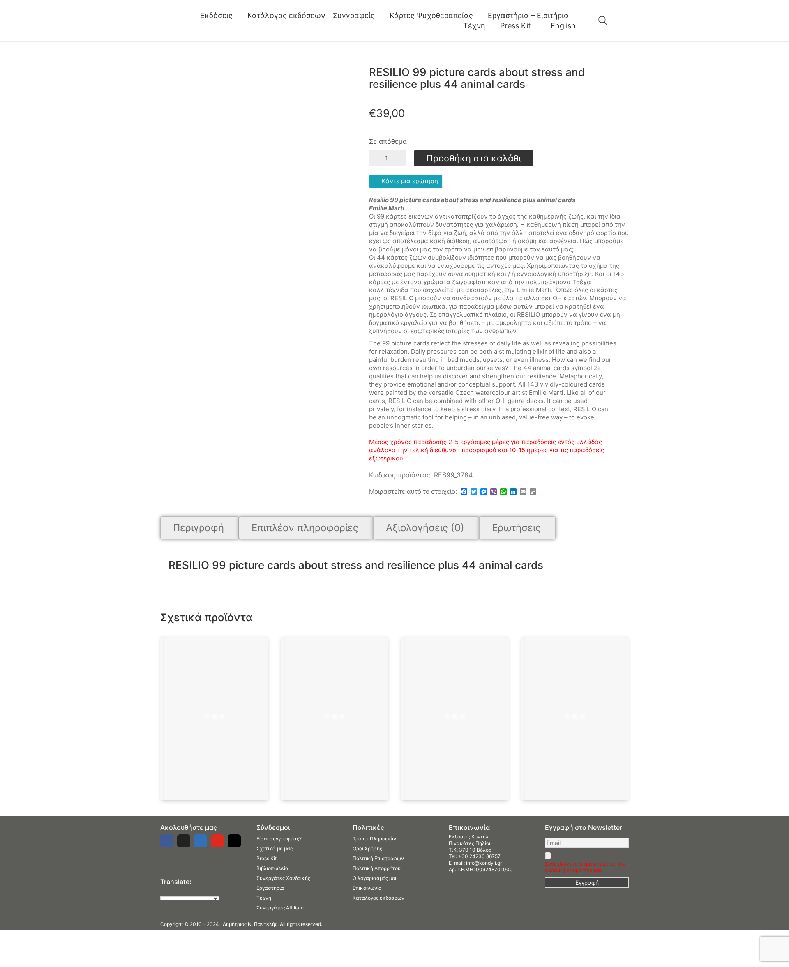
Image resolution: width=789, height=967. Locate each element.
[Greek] (172, 891)
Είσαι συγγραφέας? (279, 839)
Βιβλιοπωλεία (272, 868)
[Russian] (197, 891)
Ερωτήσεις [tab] (516, 528)
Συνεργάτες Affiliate (280, 908)
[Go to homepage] (172, 20)
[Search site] (602, 21)
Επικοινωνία (367, 888)
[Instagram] (234, 840)
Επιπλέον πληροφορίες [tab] (304, 528)
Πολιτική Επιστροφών (378, 858)
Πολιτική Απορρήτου (377, 868)
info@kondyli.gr (484, 863)
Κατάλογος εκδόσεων (378, 898)
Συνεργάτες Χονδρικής (283, 878)
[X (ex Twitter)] (183, 840)
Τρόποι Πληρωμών (374, 839)
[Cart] (624, 21)
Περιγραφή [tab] (198, 528)
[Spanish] (205, 891)
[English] (164, 891)
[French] (180, 891)
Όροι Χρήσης (367, 848)
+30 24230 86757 (479, 856)
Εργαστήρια (270, 888)
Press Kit (266, 858)
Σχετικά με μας (274, 848)
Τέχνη (263, 898)
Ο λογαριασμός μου (375, 878)
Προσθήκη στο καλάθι (474, 158)
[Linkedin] (200, 840)
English (563, 25)
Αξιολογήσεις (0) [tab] (425, 528)
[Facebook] (166, 840)
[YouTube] (217, 840)
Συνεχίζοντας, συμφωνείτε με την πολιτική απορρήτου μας (585, 867)
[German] (188, 891)
